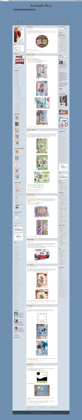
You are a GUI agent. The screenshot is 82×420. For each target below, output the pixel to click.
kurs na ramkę (61, 147)
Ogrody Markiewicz (63, 186)
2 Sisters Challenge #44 (31, 204)
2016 (16, 78)
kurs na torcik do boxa (62, 148)
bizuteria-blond (62, 216)
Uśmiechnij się (16, 300)
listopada (17, 86)
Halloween (15, 265)
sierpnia (17, 90)
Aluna (31, 126)
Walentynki (15, 301)
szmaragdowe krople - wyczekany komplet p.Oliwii (63, 205)
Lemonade (60, 271)
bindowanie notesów (62, 132)
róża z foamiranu (61, 159)
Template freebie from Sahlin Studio (63, 239)
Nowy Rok (15, 282)
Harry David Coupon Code (63, 91)
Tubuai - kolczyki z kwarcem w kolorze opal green (63, 210)
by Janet (15, 249)
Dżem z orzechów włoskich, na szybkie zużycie (63, 51)
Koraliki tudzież (62, 203)
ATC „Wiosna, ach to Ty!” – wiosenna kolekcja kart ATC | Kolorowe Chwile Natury (63, 200)
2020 (16, 73)
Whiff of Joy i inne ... (30, 56)
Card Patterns (46, 370)
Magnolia (15, 274)
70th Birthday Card (62, 260)
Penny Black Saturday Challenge (33, 185)
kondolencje (16, 268)
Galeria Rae (61, 274)
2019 (16, 74)
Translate (66, 57)
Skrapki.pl (60, 279)
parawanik (15, 284)
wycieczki (15, 306)
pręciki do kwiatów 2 (62, 289)
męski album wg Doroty (62, 151)
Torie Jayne (17, 200)
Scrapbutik (60, 270)
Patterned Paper (17, 174)
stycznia (17, 110)
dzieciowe (20, 22)
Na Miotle (61, 46)
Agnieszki (39, 398)
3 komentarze (41, 403)
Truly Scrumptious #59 (38, 200)
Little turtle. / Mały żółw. (63, 230)
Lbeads (61, 213)
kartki (14, 21)
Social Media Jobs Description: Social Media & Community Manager (63, 234)
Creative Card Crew (40, 21)
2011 (16, 84)
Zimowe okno (62, 263)
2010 (16, 111)
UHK (15, 299)
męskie (35, 22)
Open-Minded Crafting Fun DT (51, 21)
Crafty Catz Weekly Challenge (32, 61)
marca (17, 107)
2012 (16, 83)
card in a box (16, 250)
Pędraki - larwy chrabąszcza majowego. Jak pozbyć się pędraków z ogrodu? (63, 188)
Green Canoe (17, 184)
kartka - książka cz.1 (62, 142)
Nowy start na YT (62, 227)
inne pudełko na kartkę (62, 138)
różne (20, 21)
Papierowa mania (63, 262)
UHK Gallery (61, 281)
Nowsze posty (30, 407)
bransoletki (49, 22)
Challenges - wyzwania (27, 21)
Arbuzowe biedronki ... (30, 241)
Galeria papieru (61, 278)
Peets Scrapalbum (18, 162)
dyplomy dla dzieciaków (33, 262)
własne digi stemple (62, 297)
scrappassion (17, 121)
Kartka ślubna (62, 253)
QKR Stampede (16, 291)
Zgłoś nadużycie (17, 223)
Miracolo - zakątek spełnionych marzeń (63, 208)
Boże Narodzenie (16, 247)
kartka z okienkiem (62, 143)
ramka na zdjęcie (61, 158)
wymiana (15, 307)
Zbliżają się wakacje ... (30, 366)
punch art (15, 290)
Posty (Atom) (33, 409)
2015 (16, 79)
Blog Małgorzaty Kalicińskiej (62, 183)
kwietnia (17, 106)
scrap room (16, 293)
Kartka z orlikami (62, 250)
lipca (17, 91)
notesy (15, 281)
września (17, 89)
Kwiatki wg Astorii (61, 149)
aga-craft (16, 115)
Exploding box (65, 22)
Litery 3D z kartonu (62, 150)
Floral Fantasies (17, 168)
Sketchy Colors (30, 186)
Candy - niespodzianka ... (20, 327)
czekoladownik (16, 257)
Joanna (61, 259)
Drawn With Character (17, 258)
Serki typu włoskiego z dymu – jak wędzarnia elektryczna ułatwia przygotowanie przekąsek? (63, 38)
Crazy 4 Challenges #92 (31, 202)
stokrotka (61, 229)
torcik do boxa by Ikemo (62, 160)
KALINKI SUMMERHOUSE (19, 204)
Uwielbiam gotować (63, 36)
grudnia (17, 85)
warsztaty (24, 22)
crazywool (61, 194)
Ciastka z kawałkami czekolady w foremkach (63, 44)
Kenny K (15, 267)
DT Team (21, 9)
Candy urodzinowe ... (21, 312)
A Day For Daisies (58, 22)
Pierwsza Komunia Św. (17, 285)
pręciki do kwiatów (61, 152)
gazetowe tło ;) (61, 136)
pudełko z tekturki (61, 157)
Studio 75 (60, 273)
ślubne (64, 21)
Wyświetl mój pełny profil (62, 69)
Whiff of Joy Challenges (31, 60)
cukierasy (59, 21)
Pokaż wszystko (23, 180)
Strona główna (16, 9)
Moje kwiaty (44, 22)
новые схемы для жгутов (63, 214)
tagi (53, 22)
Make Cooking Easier (63, 41)
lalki (14, 272)
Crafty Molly (61, 272)
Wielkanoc (39, 22)
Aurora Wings (16, 246)
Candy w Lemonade (30, 29)
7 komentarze (41, 126)
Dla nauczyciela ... (30, 307)
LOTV (15, 273)
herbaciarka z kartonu (62, 137)
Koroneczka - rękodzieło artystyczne (63, 242)
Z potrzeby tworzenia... (63, 220)
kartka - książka (61, 141)
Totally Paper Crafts (31, 62)
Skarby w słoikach (63, 49)
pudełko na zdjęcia (62, 290)
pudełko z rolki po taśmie (62, 156)
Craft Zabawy (17, 213)
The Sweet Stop (29, 187)
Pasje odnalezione (63, 226)
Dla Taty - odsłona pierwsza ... (32, 196)
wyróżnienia (16, 308)
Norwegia (15, 280)
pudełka (34, 21)
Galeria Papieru (16, 264)
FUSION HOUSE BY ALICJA (19, 194)
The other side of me (18, 140)
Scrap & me (61, 280)
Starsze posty (54, 407)
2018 (16, 75)
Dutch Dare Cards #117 (31, 203)
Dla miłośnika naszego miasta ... (32, 267)
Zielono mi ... (18, 96)
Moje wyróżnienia (27, 9)
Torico (15, 298)
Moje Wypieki (62, 43)
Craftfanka (17, 134)
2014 (16, 80)
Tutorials (33, 9)
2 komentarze (41, 261)
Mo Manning (30, 22)
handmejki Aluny (41, 5)
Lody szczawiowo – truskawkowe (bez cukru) (63, 47)
